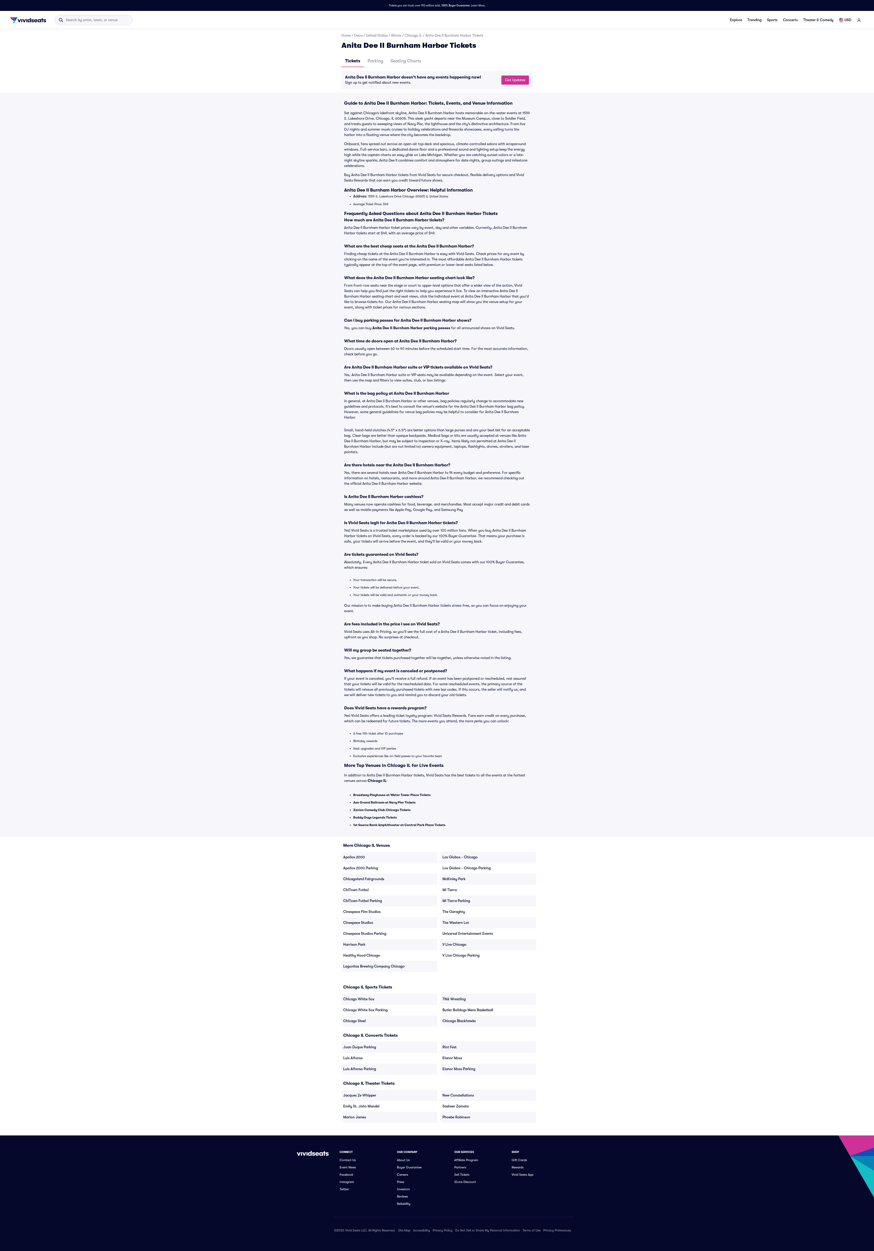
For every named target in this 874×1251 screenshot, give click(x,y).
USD (847, 20)
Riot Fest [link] (449, 1047)
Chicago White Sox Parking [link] (365, 1010)
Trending (754, 20)
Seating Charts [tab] (406, 60)
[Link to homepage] (29, 20)
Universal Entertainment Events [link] (467, 934)
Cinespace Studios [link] (358, 923)
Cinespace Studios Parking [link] (364, 934)
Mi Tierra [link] (449, 890)
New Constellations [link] (458, 1095)
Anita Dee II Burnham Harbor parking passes (411, 328)
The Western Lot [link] (455, 923)
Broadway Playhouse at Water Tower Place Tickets (392, 795)
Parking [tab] (375, 60)
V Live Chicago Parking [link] (461, 955)
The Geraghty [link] (453, 912)
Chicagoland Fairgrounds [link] (363, 879)
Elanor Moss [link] (452, 1058)
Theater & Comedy (818, 20)
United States (377, 35)
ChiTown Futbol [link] (356, 890)
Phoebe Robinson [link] (456, 1117)
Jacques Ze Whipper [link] (359, 1095)
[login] (859, 20)
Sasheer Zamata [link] (455, 1106)
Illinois (396, 35)
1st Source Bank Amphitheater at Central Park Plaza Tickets (399, 825)
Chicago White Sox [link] (358, 999)
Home (346, 35)
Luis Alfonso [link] (353, 1058)
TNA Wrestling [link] (454, 999)
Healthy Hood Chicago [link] (361, 955)
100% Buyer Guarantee (455, 5)
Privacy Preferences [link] (557, 1230)
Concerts (790, 20)
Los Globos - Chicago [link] (460, 857)
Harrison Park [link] (354, 945)
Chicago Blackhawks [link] (459, 1021)
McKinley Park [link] (453, 879)
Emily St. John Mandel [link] (361, 1106)
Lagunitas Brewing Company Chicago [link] (373, 966)
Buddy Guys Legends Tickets (375, 817)
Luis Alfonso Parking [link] (359, 1069)
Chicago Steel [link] (354, 1021)
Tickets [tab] (352, 60)
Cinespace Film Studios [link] (362, 912)
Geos (358, 35)
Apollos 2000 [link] (354, 857)
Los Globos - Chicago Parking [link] (466, 868)
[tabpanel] (437, 80)
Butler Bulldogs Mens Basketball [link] (467, 1010)
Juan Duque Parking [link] (359, 1047)
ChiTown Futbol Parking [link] (362, 901)
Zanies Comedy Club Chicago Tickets (382, 810)
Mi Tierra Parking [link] (456, 901)
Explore (736, 20)
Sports (772, 20)
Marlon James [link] (354, 1117)
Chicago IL (413, 35)
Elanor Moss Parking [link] (458, 1069)
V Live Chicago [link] (454, 945)
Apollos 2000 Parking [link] (360, 868)
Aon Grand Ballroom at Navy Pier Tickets (384, 802)
